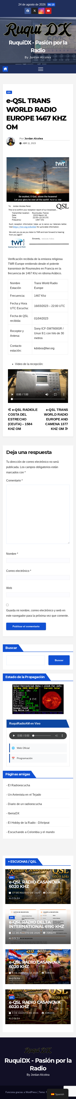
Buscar (11, 648)
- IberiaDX (12, 813)
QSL (9, 92)
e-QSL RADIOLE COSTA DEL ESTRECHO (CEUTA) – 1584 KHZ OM (22, 419)
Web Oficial (21, 748)
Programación (22, 758)
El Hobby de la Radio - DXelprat (28, 822)
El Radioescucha (19, 785)
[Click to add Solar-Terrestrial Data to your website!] (38, 699)
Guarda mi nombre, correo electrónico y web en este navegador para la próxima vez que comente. (37, 613)
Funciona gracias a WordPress (21, 1092)
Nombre (12, 553)
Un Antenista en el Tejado (24, 794)
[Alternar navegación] (40, 69)
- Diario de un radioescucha (24, 803)
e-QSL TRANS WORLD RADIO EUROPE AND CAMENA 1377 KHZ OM (56, 419)
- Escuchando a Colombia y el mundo (30, 832)
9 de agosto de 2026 (25, 973)
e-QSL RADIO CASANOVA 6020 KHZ (34, 884)
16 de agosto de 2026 (26, 933)
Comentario (14, 480)
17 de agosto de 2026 (26, 893)
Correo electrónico (18, 570)
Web (9, 587)
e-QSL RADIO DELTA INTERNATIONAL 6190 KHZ (36, 924)
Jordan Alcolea (34, 138)
